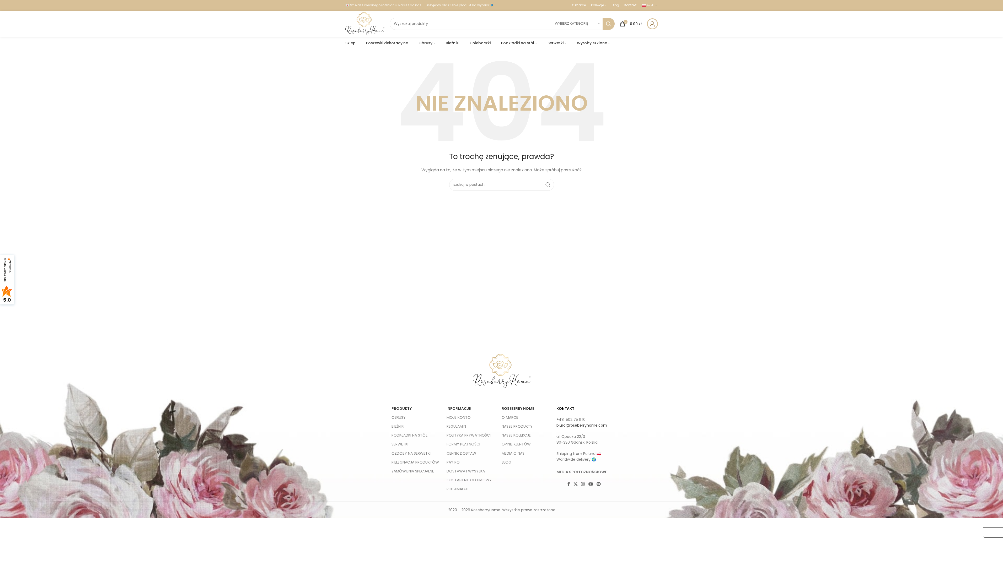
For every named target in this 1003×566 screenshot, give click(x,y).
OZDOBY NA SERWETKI (411, 453)
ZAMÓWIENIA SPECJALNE (412, 471)
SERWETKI (399, 444)
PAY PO (453, 462)
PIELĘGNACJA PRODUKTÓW (415, 462)
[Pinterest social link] (598, 484)
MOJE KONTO (459, 417)
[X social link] (576, 484)
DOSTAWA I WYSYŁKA (466, 471)
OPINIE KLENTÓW (516, 444)
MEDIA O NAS (513, 453)
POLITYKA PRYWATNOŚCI (469, 435)
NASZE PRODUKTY (517, 426)
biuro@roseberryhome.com (581, 425)
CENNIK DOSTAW (461, 453)
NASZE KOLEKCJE (516, 435)
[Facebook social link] (569, 484)
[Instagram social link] (583, 484)
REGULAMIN (456, 426)
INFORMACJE (459, 408)
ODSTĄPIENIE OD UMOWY (469, 480)
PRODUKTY (401, 408)
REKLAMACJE (458, 489)
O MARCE (510, 417)
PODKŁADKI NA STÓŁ (409, 435)
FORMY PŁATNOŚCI (463, 444)
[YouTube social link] (591, 484)
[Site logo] (364, 23)
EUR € (991, 522)
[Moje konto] (652, 24)
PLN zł (990, 532)
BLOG (506, 462)
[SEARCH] (609, 24)
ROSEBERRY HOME (518, 408)
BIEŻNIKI (397, 426)
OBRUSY (398, 417)
